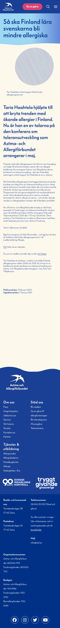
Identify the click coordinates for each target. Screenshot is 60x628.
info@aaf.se (36, 542)
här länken (42, 253)
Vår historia (8, 424)
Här (5, 234)
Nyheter (7, 436)
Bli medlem (36, 407)
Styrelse (6, 428)
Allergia (6, 466)
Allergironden (9, 453)
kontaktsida (36, 529)
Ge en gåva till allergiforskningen (39, 413)
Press (5, 407)
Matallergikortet (10, 462)
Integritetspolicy (10, 411)
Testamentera (37, 428)
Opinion (7, 419)
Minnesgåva (36, 424)
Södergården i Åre (11, 470)
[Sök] (48, 6)
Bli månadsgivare (39, 419)
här (44, 234)
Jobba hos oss (9, 415)
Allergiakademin (10, 457)
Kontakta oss (9, 432)
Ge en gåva (32, 6)
